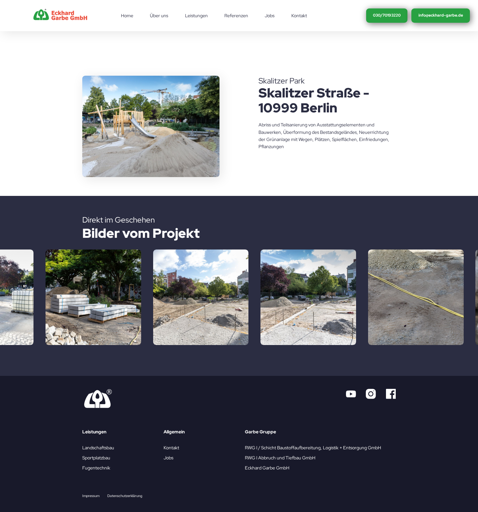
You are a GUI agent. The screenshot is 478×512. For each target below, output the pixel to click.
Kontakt (171, 448)
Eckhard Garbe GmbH (267, 468)
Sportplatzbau (96, 458)
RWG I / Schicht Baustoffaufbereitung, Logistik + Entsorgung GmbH (313, 448)
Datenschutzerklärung (124, 495)
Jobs (168, 458)
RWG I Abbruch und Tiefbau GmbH (280, 458)
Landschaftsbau (98, 448)
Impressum (91, 495)
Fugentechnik (96, 468)
